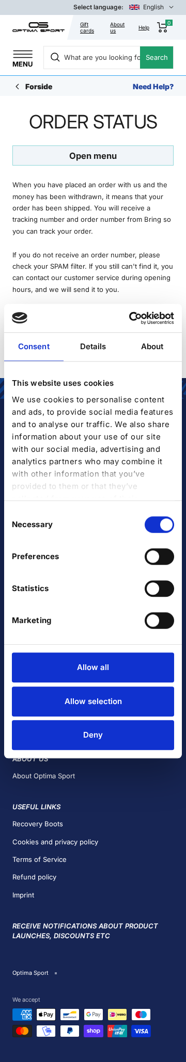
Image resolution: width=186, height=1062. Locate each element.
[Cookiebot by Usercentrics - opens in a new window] (131, 318)
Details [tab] (93, 346)
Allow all (93, 667)
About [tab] (152, 346)
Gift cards (87, 27)
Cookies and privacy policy (55, 842)
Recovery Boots (37, 824)
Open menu (93, 156)
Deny (93, 735)
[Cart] (162, 27)
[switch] (159, 556)
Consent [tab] (34, 346)
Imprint (23, 895)
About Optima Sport (43, 776)
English (153, 7)
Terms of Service (39, 859)
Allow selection (93, 701)
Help (143, 27)
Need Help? (153, 86)
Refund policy (34, 877)
